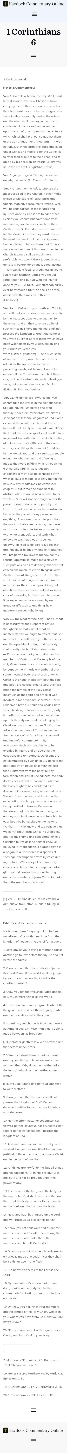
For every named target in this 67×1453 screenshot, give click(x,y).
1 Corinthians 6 (34, 36)
